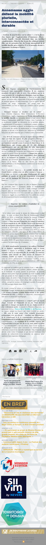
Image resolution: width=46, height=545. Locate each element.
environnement (21, 341)
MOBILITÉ (30, 3)
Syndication (28, 542)
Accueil (5, 3)
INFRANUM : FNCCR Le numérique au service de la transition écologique (22, 451)
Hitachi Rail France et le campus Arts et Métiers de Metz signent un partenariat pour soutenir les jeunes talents (34, 383)
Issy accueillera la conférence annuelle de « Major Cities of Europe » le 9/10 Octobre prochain (23, 423)
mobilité (29, 341)
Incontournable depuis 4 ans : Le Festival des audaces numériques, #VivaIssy (22, 443)
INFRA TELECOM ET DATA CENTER (28, 388)
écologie (13, 341)
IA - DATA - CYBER (8, 388)
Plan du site (17, 542)
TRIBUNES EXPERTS (17, 3)
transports (36, 341)
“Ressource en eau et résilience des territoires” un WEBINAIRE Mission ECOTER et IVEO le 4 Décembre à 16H (23, 415)
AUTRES (40, 388)
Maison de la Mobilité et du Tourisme (28, 309)
